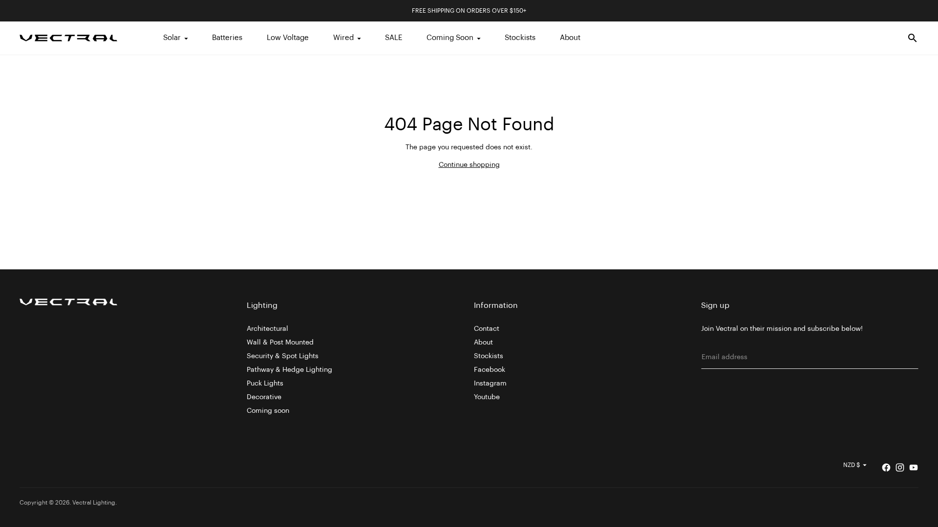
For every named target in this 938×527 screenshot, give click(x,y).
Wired (343, 37)
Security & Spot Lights (283, 356)
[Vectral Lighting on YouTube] (913, 467)
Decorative (264, 397)
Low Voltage (288, 37)
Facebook (489, 369)
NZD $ (851, 465)
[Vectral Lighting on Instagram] (900, 467)
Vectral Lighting (93, 503)
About (570, 37)
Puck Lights (265, 383)
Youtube (487, 397)
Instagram (490, 383)
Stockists (520, 37)
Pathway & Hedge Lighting (289, 369)
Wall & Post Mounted (280, 342)
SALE (393, 37)
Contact (486, 328)
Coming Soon (449, 37)
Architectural (267, 328)
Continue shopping (469, 165)
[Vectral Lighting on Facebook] (886, 467)
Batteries (227, 37)
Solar (172, 37)
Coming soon (268, 410)
